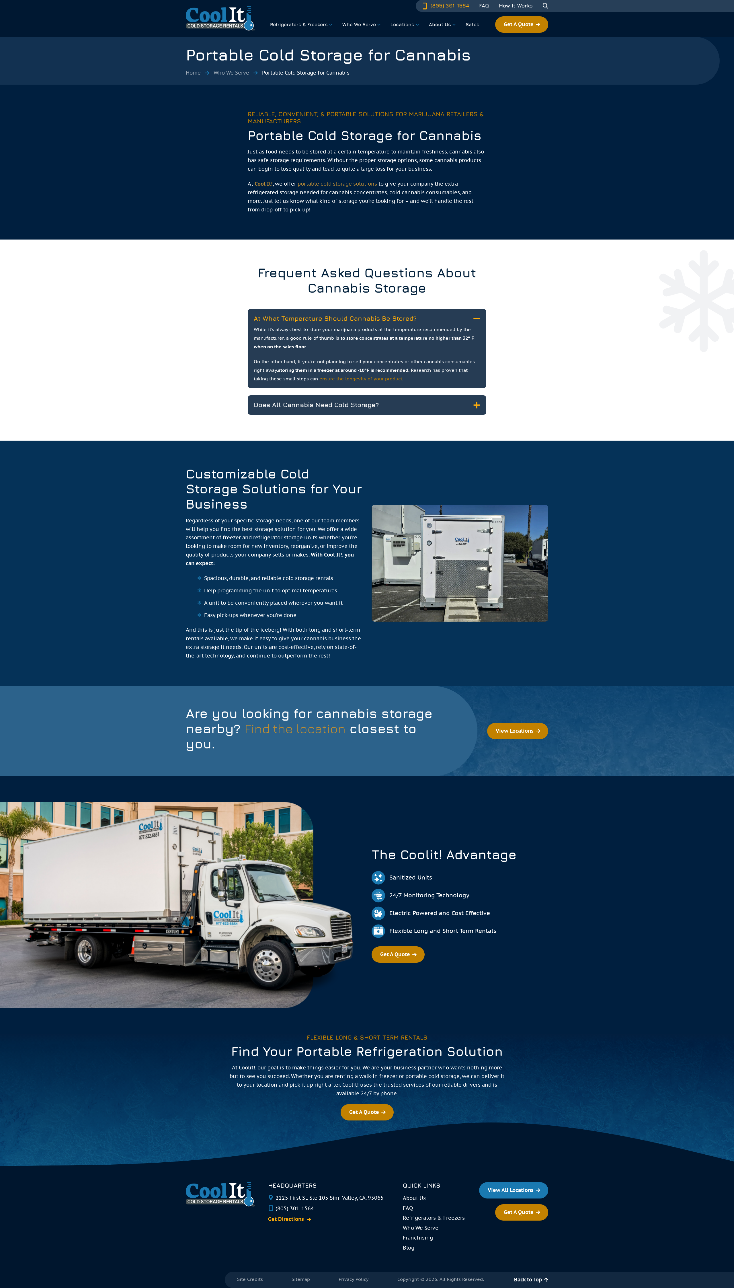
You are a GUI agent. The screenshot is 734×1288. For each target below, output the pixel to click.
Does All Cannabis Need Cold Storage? (316, 404)
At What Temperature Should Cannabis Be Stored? (335, 318)
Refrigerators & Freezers (434, 1218)
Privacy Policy (354, 1279)
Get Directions (286, 1219)
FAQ (484, 6)
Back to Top (528, 1279)
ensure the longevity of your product (360, 379)
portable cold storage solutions (337, 183)
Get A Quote (519, 24)
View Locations (515, 730)
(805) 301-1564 (449, 6)
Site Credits (250, 1279)
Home (193, 72)
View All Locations (511, 1190)
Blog (408, 1247)
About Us (414, 1198)
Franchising (418, 1237)
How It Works (516, 6)
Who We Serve (231, 72)
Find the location (295, 728)
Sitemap (301, 1279)
